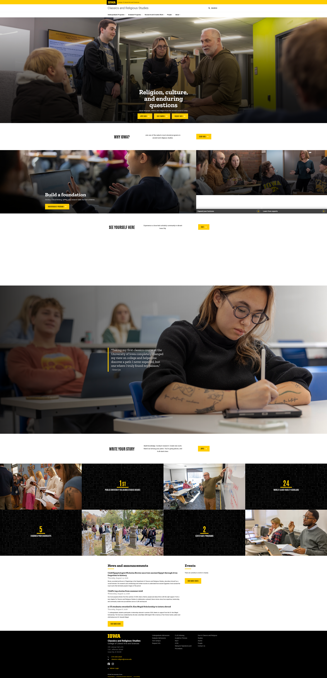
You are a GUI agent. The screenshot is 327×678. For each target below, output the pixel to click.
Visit (202, 227)
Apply (202, 448)
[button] (212, 8)
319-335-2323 (116, 657)
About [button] (177, 15)
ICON (176, 643)
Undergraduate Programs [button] (116, 15)
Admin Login (114, 668)
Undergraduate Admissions (160, 635)
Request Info (179, 116)
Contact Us (201, 646)
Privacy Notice (111, 676)
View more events (193, 581)
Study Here (202, 136)
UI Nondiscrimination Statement (124, 676)
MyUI (176, 641)
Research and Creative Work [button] (154, 15)
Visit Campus (161, 116)
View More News (116, 624)
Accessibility (137, 676)
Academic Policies (181, 638)
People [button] (169, 15)
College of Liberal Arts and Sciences (128, 2)
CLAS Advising (179, 635)
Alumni (200, 641)
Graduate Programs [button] (134, 15)
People (200, 643)
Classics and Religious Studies (128, 8)
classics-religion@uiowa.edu (121, 659)
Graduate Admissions (159, 638)
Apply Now (143, 116)
